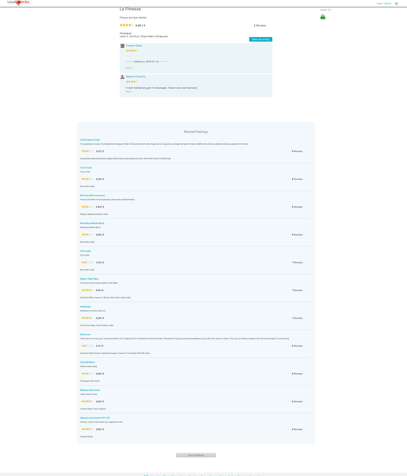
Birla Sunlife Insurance (92, 195)
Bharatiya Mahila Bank (92, 223)
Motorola (85, 334)
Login (379, 3)
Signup (387, 3)
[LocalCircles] (18, 3)
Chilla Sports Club (90, 139)
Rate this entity (260, 39)
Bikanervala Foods (90, 390)
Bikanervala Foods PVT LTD (95, 417)
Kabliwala (85, 306)
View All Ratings (196, 455)
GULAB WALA (87, 362)
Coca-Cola (86, 167)
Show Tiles (397, 3)
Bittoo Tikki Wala (89, 278)
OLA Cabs (85, 251)
